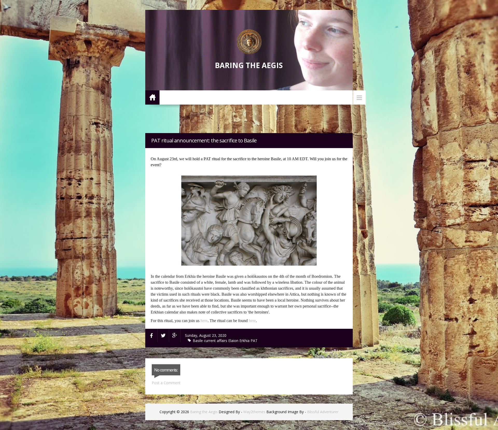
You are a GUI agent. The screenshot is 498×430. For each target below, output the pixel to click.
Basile (198, 340)
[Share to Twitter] (163, 335)
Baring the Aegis (249, 65)
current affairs (216, 340)
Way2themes (254, 411)
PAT (254, 340)
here (204, 320)
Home (152, 97)
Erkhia (245, 340)
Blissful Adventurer (322, 411)
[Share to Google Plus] (175, 335)
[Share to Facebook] (151, 335)
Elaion (233, 340)
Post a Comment (166, 382)
